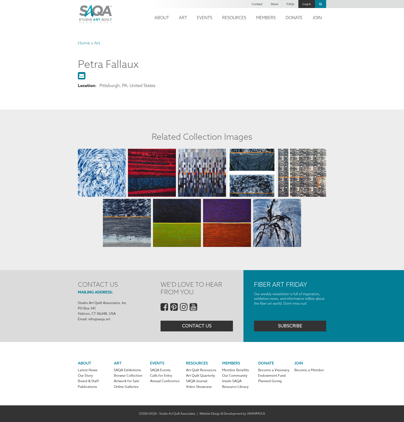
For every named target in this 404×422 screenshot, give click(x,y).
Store (274, 4)
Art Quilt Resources (201, 370)
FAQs (290, 4)
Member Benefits (235, 370)
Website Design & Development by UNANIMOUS (232, 413)
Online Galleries (126, 386)
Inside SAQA (232, 381)
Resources (234, 17)
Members (266, 17)
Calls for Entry (161, 375)
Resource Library (235, 386)
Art (183, 17)
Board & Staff (88, 381)
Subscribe (290, 326)
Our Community (234, 375)
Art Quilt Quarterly (200, 375)
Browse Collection (128, 375)
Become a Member (309, 370)
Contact (257, 4)
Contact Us (196, 326)
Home (84, 43)
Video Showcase (199, 386)
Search (320, 4)
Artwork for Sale (126, 381)
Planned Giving (270, 381)
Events (204, 17)
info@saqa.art (99, 319)
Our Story (85, 375)
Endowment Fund (272, 375)
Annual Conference (165, 381)
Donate (294, 17)
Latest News (87, 370)
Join (317, 17)
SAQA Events (160, 370)
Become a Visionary (273, 370)
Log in (307, 4)
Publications (87, 386)
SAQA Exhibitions (127, 370)
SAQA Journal (196, 381)
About (161, 17)
